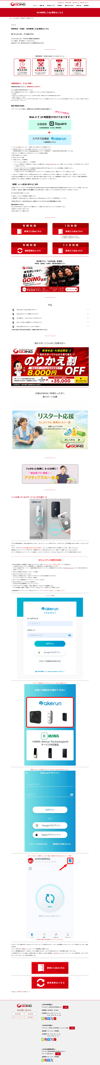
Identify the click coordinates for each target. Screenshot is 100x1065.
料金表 (17, 97)
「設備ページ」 (25, 949)
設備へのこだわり (69, 5)
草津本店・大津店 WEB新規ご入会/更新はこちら (30, 28)
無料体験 (86, 5)
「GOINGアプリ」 (57, 953)
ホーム (35, 5)
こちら (34, 955)
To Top (98, 1063)
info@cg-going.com (51, 164)
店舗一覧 (42, 5)
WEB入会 (78, 5)
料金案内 (60, 5)
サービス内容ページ (19, 147)
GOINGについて (51, 5)
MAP (66, 1007)
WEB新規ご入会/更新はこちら (23, 991)
